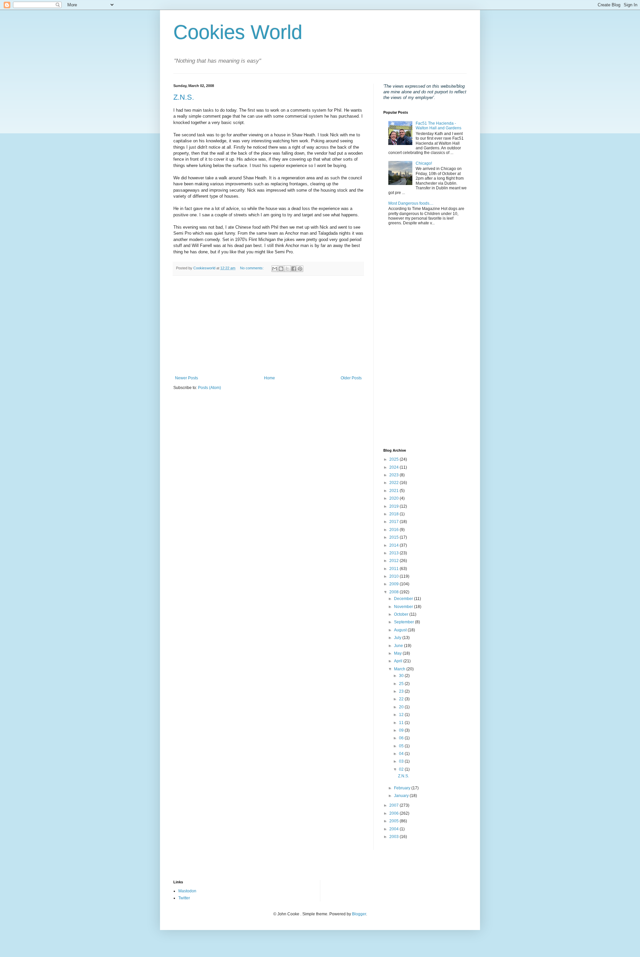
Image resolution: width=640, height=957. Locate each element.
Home (269, 378)
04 (402, 753)
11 (402, 722)
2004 (394, 829)
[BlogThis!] (281, 268)
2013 (394, 553)
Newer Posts (186, 378)
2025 (394, 459)
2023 (394, 475)
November (404, 606)
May (398, 653)
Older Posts (351, 378)
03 (402, 761)
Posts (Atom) (209, 387)
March (400, 669)
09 (402, 730)
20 (402, 707)
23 (402, 691)
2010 (394, 576)
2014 (394, 545)
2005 (394, 821)
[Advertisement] (268, 325)
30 (402, 675)
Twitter (184, 898)
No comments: (252, 268)
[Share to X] (287, 268)
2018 (394, 514)
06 (402, 738)
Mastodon (187, 891)
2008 (394, 592)
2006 (394, 813)
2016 (394, 529)
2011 (394, 568)
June (399, 645)
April (398, 661)
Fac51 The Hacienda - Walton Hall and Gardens (438, 125)
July (398, 637)
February (402, 788)
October (401, 614)
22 (402, 699)
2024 (394, 467)
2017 (394, 521)
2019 (394, 506)
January (402, 795)
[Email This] (274, 268)
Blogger (359, 914)
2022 (394, 482)
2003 (394, 836)
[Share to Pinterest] (300, 268)
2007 (394, 805)
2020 (394, 498)
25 (402, 683)
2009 (394, 584)
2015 (394, 537)
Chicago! (424, 163)
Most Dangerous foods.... (410, 203)
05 (402, 746)
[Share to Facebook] (293, 268)
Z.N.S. (183, 97)
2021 (394, 490)
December (404, 598)
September (404, 622)
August (401, 630)
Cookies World (237, 32)
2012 (394, 560)
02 (402, 769)
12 (402, 714)
